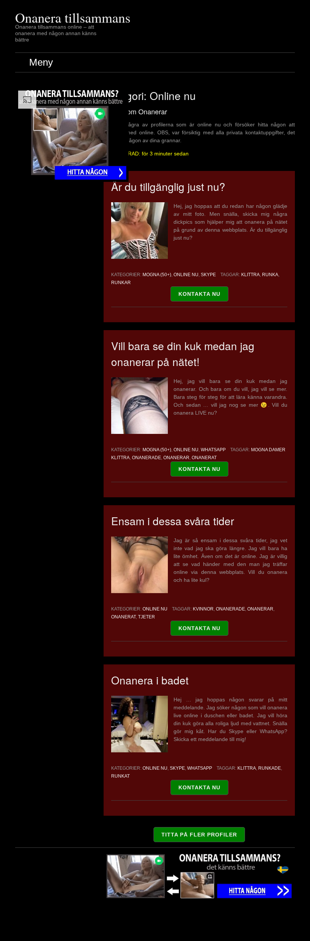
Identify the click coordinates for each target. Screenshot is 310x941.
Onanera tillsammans (72, 17)
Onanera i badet (150, 679)
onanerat (204, 457)
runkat (120, 776)
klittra (250, 274)
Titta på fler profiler (199, 835)
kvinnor (203, 609)
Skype (208, 274)
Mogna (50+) (157, 274)
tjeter (146, 617)
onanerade (146, 457)
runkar (121, 282)
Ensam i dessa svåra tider (172, 520)
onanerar (176, 457)
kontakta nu (199, 294)
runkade (269, 768)
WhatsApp (213, 449)
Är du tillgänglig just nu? (168, 186)
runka (270, 274)
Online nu (186, 274)
